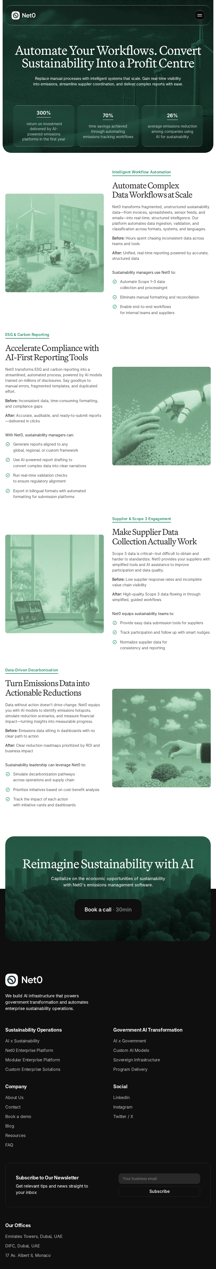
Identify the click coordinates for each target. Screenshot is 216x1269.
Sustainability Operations (33, 1030)
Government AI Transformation (147, 1030)
